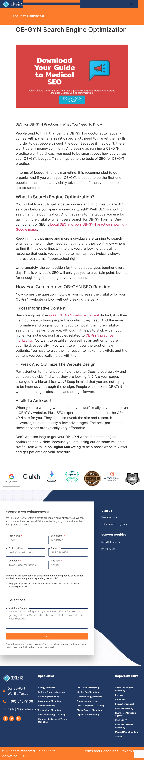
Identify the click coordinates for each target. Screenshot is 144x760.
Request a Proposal (124, 704)
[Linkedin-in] (18, 718)
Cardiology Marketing (48, 696)
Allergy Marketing (46, 687)
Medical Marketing (124, 708)
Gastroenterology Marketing (52, 714)
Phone (54, 548)
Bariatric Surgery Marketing (51, 692)
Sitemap (119, 736)
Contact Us (120, 699)
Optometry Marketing (87, 701)
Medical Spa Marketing (88, 692)
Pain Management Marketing (90, 705)
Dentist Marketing (46, 705)
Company (13, 560)
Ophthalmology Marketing (89, 696)
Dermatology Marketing (49, 710)
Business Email (16, 548)
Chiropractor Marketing (49, 701)
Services (119, 695)
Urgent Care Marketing (88, 714)
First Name (14, 535)
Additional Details (17, 608)
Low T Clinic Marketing (88, 687)
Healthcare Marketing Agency (125, 714)
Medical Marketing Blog (126, 732)
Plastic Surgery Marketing (89, 710)
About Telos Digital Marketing (124, 689)
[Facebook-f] (5, 718)
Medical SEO (121, 720)
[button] (131, 3)
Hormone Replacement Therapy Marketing (53, 720)
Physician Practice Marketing (124, 726)
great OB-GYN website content (74, 315)
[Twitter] (11, 718)
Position (55, 560)
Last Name (57, 535)
